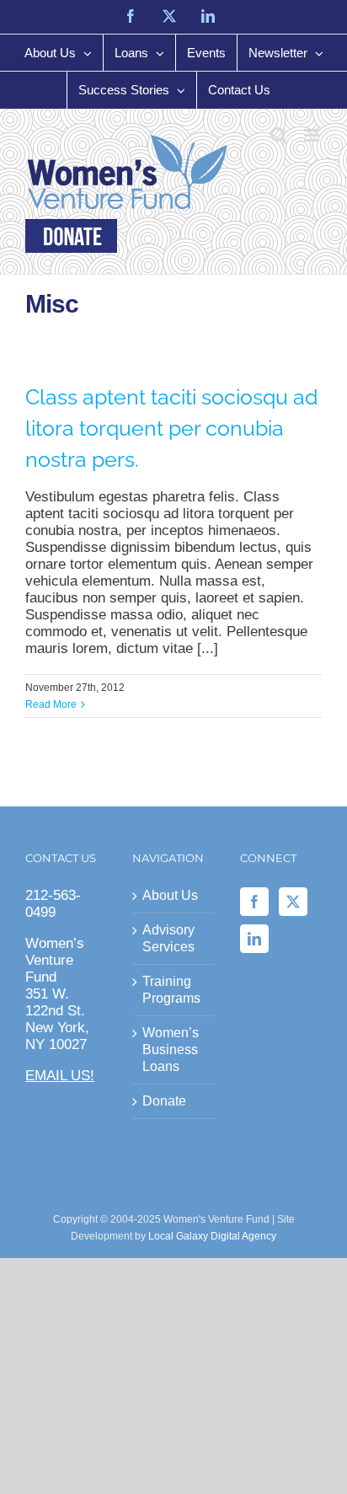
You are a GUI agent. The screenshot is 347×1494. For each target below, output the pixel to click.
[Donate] (71, 236)
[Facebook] (254, 901)
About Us (170, 895)
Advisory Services (168, 938)
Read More (51, 704)
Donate (164, 1101)
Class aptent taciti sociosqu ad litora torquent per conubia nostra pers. (171, 428)
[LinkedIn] (254, 938)
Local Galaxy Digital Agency (212, 1236)
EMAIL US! (59, 1076)
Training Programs (171, 989)
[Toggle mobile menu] (313, 135)
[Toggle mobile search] (278, 135)
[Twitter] (293, 901)
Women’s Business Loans (170, 1049)
